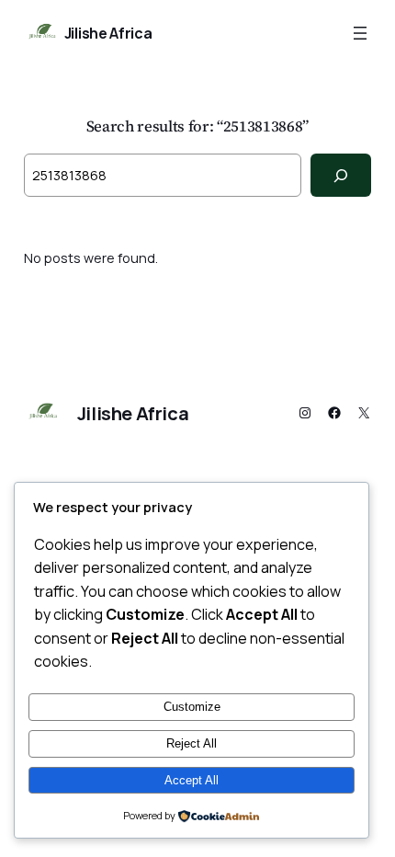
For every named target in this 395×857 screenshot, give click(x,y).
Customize (192, 707)
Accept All (191, 780)
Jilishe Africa (108, 33)
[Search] (341, 175)
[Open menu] (360, 33)
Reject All (191, 743)
